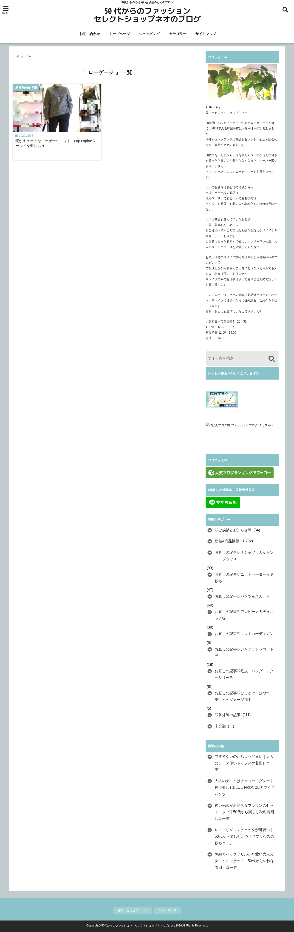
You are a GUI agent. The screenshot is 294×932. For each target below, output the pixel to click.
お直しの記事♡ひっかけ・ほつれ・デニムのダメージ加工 (244, 696)
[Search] (271, 359)
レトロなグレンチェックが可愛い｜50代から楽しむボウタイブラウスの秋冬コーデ (244, 836)
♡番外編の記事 (227, 715)
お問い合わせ (89, 34)
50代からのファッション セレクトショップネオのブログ (137, 925)
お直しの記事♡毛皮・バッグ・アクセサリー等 (244, 674)
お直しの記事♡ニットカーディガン (244, 634)
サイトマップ (205, 34)
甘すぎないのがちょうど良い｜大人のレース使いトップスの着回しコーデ (244, 763)
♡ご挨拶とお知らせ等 (233, 530)
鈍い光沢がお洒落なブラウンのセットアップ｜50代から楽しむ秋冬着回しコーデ (244, 812)
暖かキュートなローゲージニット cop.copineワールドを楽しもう (55, 143)
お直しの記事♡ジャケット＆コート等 (244, 652)
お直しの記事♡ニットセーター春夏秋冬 (244, 577)
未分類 (220, 726)
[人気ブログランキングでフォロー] (240, 472)
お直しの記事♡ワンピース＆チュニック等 (244, 615)
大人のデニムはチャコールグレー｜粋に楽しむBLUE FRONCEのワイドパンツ (244, 787)
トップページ (119, 34)
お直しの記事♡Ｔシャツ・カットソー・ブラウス (244, 555)
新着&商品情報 (227, 541)
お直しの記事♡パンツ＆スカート (242, 596)
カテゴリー (177, 34)
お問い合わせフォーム (132, 910)
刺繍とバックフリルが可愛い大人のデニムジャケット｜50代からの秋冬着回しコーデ (244, 860)
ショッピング (149, 34)
